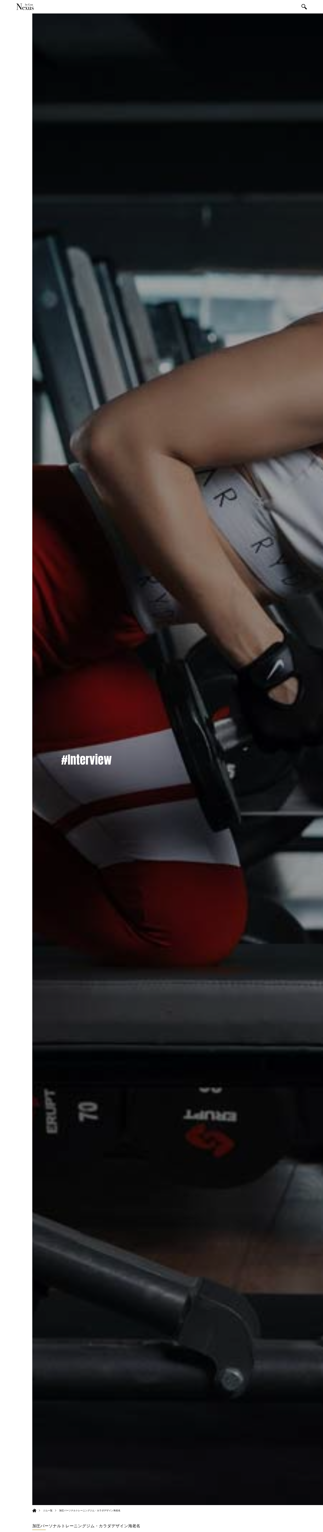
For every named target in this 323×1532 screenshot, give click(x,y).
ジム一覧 (47, 1510)
